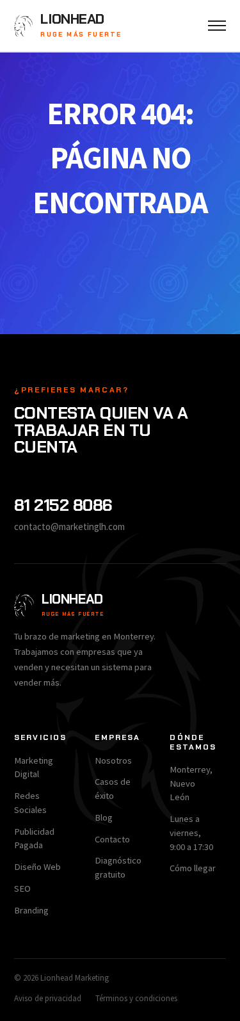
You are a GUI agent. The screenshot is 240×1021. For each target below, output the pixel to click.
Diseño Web (37, 866)
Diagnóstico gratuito (118, 867)
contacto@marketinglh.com (69, 526)
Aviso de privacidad (47, 998)
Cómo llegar (193, 868)
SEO (22, 888)
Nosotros (113, 760)
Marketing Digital (33, 767)
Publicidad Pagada (34, 838)
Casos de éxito (113, 788)
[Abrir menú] (217, 26)
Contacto (112, 839)
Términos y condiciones (136, 998)
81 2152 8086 (63, 505)
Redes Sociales (30, 803)
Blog (104, 817)
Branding (31, 910)
